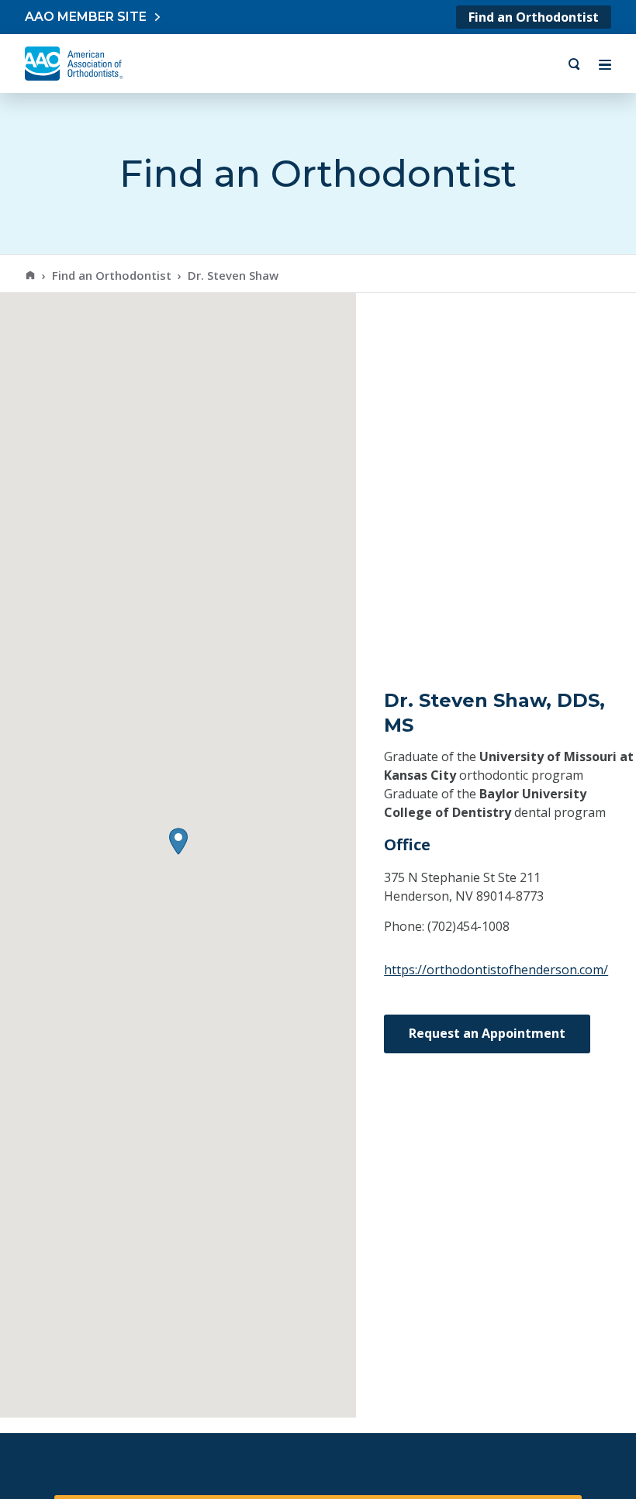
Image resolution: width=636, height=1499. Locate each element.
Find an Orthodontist (533, 17)
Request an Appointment (487, 1033)
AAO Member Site (86, 16)
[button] (178, 841)
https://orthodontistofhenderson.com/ (496, 969)
